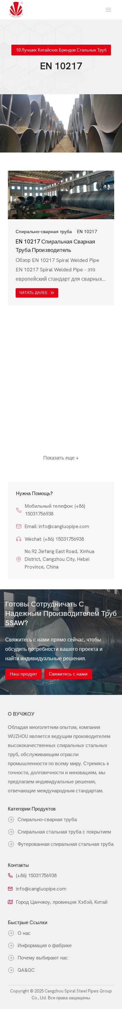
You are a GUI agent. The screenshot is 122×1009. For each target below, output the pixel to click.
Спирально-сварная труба (44, 231)
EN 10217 (87, 231)
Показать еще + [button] (61, 458)
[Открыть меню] (108, 10)
